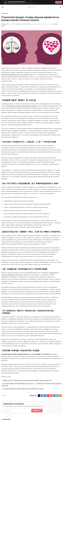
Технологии (4, 13)
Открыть (58, 2)
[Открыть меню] (2, 7)
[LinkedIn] (45, 395)
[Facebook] (42, 395)
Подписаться (37, 410)
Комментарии (6, 419)
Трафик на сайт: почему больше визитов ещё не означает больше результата (27, 380)
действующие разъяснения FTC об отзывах (14, 74)
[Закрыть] (2, 2)
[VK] (57, 395)
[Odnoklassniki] (60, 395)
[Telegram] (54, 395)
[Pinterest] (48, 395)
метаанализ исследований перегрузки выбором (22, 106)
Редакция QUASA (45, 24)
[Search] (60, 7)
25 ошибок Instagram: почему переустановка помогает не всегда (23, 388)
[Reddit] (51, 395)
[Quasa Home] (31, 7)
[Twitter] (39, 395)
